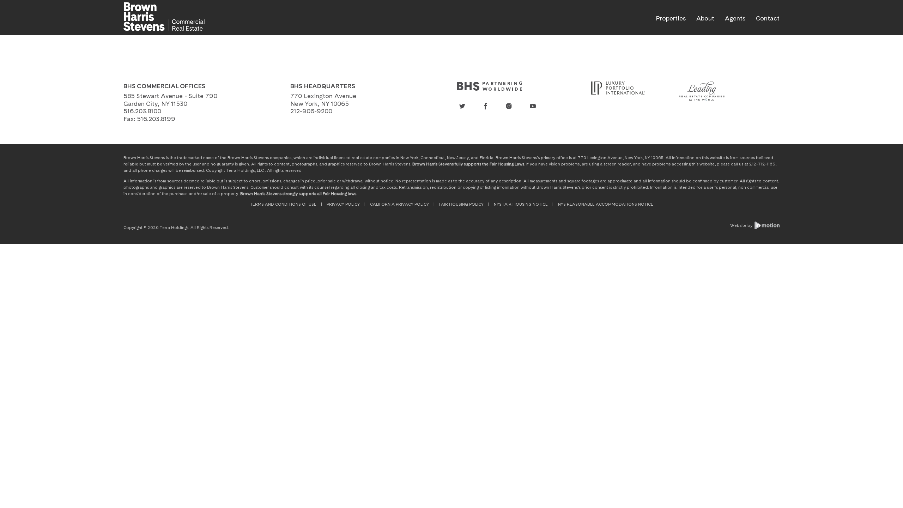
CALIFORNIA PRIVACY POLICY (399, 204)
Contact (768, 18)
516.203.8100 (142, 111)
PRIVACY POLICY (343, 204)
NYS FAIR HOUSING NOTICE (521, 204)
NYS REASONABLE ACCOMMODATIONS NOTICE (605, 204)
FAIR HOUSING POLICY (461, 204)
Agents (735, 18)
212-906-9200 (311, 111)
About (705, 18)
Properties (671, 18)
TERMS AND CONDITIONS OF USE (283, 204)
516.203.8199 (156, 118)
